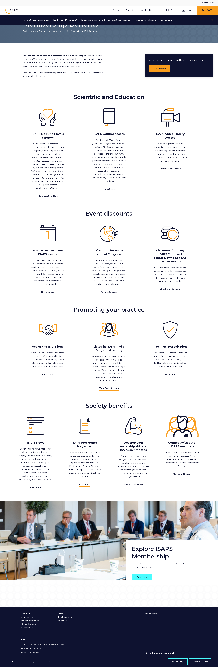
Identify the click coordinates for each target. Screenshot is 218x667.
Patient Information (30, 621)
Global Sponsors (64, 617)
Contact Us (62, 621)
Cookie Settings (178, 662)
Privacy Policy (151, 614)
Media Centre (27, 627)
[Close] (211, 20)
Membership (27, 617)
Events (60, 614)
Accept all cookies (200, 662)
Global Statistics (28, 624)
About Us (25, 614)
